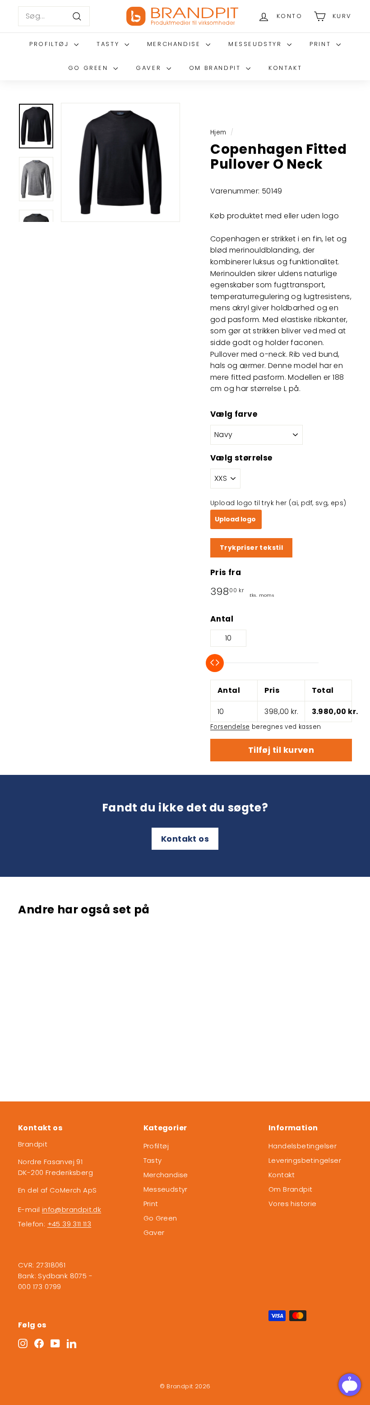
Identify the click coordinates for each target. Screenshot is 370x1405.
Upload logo (236, 519)
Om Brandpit (216, 68)
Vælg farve (233, 414)
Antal (221, 618)
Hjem (218, 132)
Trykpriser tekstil (251, 547)
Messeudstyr (256, 44)
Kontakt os (185, 838)
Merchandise (175, 44)
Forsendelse (230, 727)
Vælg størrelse (241, 457)
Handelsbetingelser (302, 1146)
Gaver (150, 68)
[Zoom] (120, 162)
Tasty (109, 44)
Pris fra (225, 572)
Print (322, 44)
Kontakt (285, 68)
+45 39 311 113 (69, 1224)
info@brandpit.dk (71, 1209)
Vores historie (292, 1203)
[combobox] (54, 16)
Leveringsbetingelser (304, 1160)
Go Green (89, 68)
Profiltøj (50, 44)
